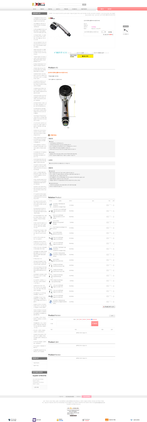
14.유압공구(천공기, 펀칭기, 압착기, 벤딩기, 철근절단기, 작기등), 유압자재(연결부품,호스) (40, 104)
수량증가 (107, 210)
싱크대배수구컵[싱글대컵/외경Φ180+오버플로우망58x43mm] (59, 254)
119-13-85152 (69, 401)
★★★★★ (94, 319)
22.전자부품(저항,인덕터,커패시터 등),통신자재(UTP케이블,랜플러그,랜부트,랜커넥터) (40, 161)
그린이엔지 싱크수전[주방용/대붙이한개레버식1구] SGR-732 (59, 211)
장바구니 (58, 9)
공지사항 (36, 387)
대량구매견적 (84, 9)
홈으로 (102, 9)
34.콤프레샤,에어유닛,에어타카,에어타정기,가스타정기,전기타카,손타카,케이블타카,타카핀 (40, 243)
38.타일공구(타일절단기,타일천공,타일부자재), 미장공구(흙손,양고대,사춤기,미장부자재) (40, 263)
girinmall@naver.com (100, 402)
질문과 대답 (36, 365)
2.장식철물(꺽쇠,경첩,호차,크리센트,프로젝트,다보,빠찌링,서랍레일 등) (40, 25)
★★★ (84, 319)
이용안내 (42, 9)
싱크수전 (97, 15)
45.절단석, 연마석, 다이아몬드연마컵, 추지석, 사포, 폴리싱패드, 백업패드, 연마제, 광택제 (40, 306)
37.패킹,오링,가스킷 (38, 258)
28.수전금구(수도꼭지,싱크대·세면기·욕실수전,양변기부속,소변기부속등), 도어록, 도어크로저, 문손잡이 (76, 13)
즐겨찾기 (110, 9)
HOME (50, 13)
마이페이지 (74, 9)
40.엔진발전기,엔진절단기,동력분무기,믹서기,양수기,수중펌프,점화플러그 (40, 276)
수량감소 (107, 205)
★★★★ (89, 319)
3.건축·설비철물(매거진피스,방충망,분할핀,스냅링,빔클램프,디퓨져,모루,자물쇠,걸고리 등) (40, 31)
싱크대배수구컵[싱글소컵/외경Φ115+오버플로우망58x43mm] (60, 302)
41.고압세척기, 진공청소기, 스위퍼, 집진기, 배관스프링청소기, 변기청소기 (40, 281)
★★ (81, 319)
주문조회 (66, 9)
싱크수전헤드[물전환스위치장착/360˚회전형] (58, 222)
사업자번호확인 (86, 396)
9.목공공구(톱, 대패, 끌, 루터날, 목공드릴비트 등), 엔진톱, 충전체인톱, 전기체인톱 (40, 70)
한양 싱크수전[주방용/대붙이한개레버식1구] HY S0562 (59, 217)
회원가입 (50, 9)
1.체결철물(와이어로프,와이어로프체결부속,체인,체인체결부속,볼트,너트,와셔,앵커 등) (40, 19)
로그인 (34, 9)
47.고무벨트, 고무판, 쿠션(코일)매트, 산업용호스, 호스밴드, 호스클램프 (40, 319)
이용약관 (61, 396)
